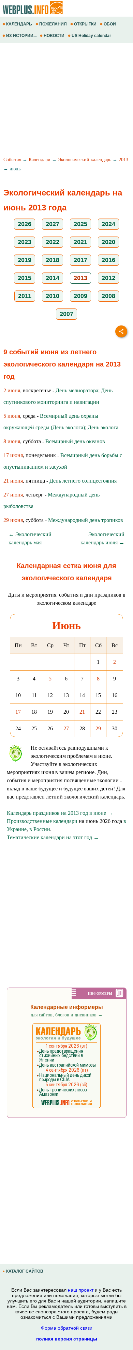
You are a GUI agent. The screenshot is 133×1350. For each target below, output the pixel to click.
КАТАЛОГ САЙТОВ (24, 1271)
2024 (108, 224)
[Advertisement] (66, 101)
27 (66, 728)
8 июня (11, 441)
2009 (80, 296)
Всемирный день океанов (75, 441)
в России (39, 829)
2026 (24, 224)
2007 (66, 314)
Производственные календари (42, 821)
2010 (52, 296)
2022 (52, 242)
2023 (24, 242)
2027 (52, 224)
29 (98, 728)
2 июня (11, 390)
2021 (80, 242)
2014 (52, 278)
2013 (123, 159)
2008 (108, 296)
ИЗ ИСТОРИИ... (21, 35)
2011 (24, 296)
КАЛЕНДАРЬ (19, 24)
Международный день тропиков (85, 520)
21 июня (13, 481)
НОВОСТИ (54, 35)
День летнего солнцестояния (83, 481)
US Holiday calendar (91, 35)
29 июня (13, 520)
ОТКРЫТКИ (85, 24)
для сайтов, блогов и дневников (67, 1014)
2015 (24, 278)
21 (82, 712)
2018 (52, 260)
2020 (108, 242)
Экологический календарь (84, 159)
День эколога (103, 427)
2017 (80, 260)
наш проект (80, 1290)
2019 (24, 260)
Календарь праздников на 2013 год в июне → (60, 813)
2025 (80, 224)
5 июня (11, 416)
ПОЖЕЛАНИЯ (53, 24)
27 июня (13, 495)
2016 (108, 260)
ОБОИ (110, 24)
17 (18, 712)
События (12, 159)
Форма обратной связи (66, 1328)
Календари (39, 159)
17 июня (13, 455)
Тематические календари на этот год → (53, 837)
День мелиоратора (77, 390)
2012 (108, 278)
